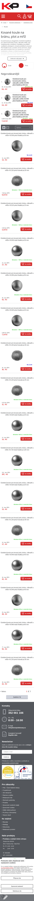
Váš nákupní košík (30, 16)
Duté (9, 65)
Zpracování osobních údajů (11, 805)
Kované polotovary (14, 22)
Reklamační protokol (9, 829)
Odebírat (6, 757)
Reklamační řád (7, 797)
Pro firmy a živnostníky (9, 812)
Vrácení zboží (7, 815)
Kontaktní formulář (14, 734)
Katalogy (5, 824)
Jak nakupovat (7, 792)
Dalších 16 (17, 697)
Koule (6, 26)
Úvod (4, 22)
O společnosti (7, 790)
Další (32, 691)
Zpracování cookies (8, 807)
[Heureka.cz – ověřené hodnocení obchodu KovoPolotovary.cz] (8, 772)
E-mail (17, 727)
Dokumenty (6, 827)
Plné (26, 65)
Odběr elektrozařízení (9, 810)
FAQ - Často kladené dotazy (11, 787)
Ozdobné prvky (28, 22)
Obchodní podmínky (9, 800)
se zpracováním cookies (7, 867)
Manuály (5, 822)
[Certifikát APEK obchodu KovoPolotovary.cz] (23, 779)
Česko (28, 6)
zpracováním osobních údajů (10, 763)
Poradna (5, 802)
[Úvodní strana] (10, 6)
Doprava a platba (8, 795)
